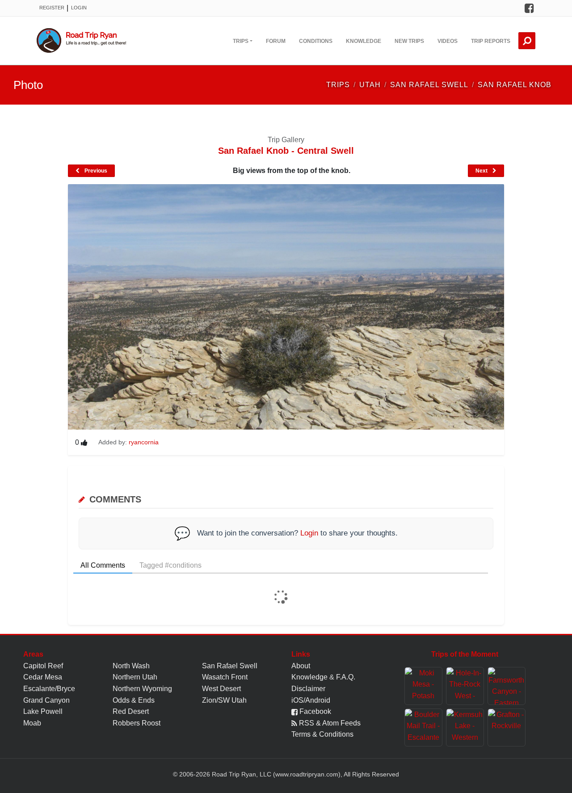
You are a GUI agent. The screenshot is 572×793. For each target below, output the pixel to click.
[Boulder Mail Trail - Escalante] (423, 728)
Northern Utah (135, 677)
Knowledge (363, 41)
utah (370, 85)
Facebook (314, 711)
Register (51, 7)
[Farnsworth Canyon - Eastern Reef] (507, 686)
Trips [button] (240, 41)
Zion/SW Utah (224, 700)
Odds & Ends (134, 700)
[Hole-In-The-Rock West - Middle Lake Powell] (465, 686)
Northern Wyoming (142, 688)
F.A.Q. (345, 677)
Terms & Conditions (322, 734)
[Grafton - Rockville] (507, 728)
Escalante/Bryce (49, 688)
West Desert (221, 688)
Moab (32, 723)
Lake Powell (43, 711)
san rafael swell (429, 85)
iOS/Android (310, 700)
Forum (276, 41)
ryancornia (144, 442)
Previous (95, 171)
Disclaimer (308, 688)
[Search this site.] (526, 40)
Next (482, 171)
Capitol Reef (43, 666)
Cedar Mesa (42, 677)
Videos (447, 41)
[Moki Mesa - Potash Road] (423, 686)
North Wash (131, 666)
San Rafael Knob (514, 85)
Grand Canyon (46, 700)
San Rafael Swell (229, 666)
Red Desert (131, 711)
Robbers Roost (136, 723)
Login (79, 7)
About (300, 666)
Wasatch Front (225, 677)
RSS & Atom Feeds (329, 723)
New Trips (409, 41)
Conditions (315, 41)
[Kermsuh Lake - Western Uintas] (465, 728)
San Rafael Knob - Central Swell (286, 151)
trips (338, 85)
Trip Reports (490, 41)
